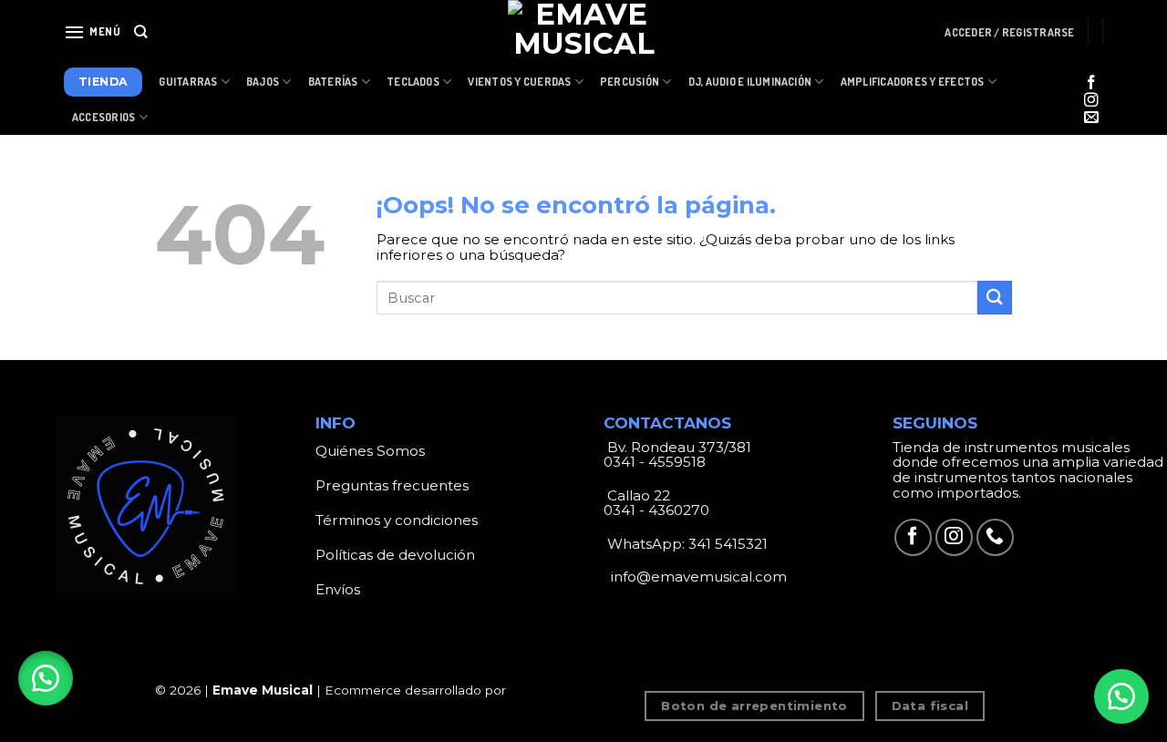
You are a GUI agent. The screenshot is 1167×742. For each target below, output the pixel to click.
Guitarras (188, 81)
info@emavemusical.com (697, 576)
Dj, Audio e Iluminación (750, 81)
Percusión (629, 81)
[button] (45, 678)
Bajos (262, 81)
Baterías (333, 81)
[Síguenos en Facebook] (1091, 83)
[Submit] (994, 297)
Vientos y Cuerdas (519, 81)
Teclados (413, 81)
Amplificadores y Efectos (913, 81)
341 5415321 (728, 543)
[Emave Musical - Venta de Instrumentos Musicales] (583, 32)
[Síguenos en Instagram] (1091, 100)
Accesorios (103, 117)
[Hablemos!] (1121, 696)
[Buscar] (141, 32)
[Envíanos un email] (1091, 118)
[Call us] (995, 537)
